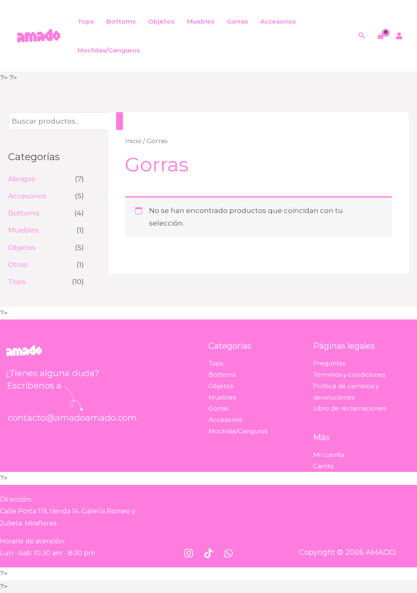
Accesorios (278, 21)
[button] (362, 35)
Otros (18, 265)
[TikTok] (208, 553)
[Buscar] (119, 121)
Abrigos (21, 179)
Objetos (161, 21)
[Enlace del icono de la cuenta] (399, 35)
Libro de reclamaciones (349, 408)
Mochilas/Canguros (108, 50)
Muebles (200, 21)
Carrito (323, 466)
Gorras (237, 21)
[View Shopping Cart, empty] (380, 36)
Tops (85, 21)
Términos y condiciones (349, 374)
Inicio (133, 141)
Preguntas (329, 363)
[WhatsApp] (228, 553)
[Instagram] (188, 553)
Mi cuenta (328, 454)
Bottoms (121, 21)
